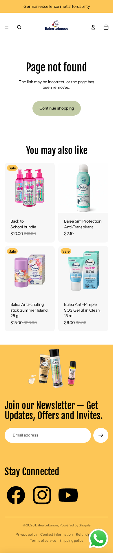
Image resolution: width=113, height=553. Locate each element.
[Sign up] (100, 435)
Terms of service (43, 540)
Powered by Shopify (75, 525)
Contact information (56, 534)
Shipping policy (71, 540)
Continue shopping (56, 108)
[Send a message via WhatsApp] (98, 538)
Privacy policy (26, 534)
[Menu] (6, 27)
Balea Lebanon (46, 525)
